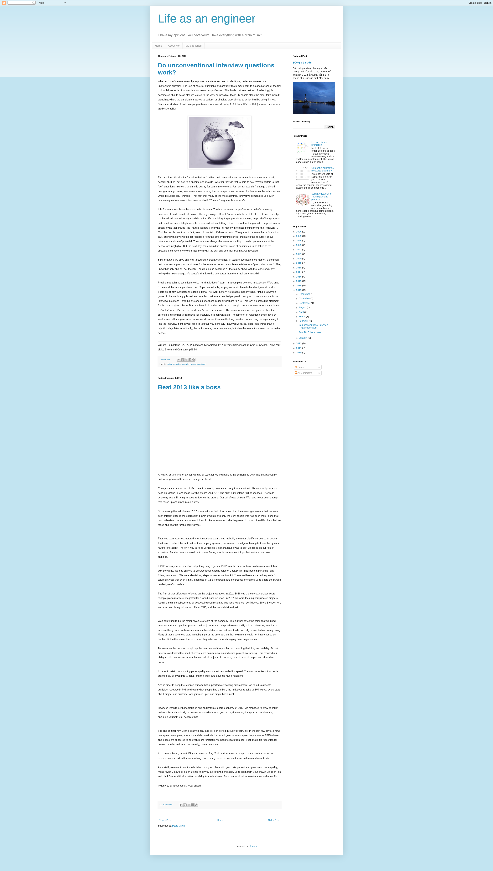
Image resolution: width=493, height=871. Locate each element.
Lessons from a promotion (319, 143)
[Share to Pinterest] (193, 360)
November (304, 298)
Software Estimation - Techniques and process (322, 196)
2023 (299, 245)
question (186, 364)
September (305, 303)
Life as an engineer (207, 18)
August (303, 307)
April (301, 312)
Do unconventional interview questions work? (313, 326)
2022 (299, 249)
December (304, 294)
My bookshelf (193, 45)
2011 (299, 348)
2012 (299, 343)
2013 (299, 290)
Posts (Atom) (178, 825)
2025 (299, 236)
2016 (299, 276)
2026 (299, 231)
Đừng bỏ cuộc (302, 62)
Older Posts (274, 820)
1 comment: (165, 359)
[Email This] (179, 360)
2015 (299, 281)
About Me (174, 45)
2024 (299, 240)
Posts (300, 367)
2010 (299, 352)
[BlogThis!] (182, 360)
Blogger (253, 846)
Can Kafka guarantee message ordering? (322, 169)
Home (158, 45)
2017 (299, 272)
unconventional (198, 364)
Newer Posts (165, 820)
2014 (299, 285)
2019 (299, 263)
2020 (299, 258)
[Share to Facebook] (190, 360)
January (303, 338)
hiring (169, 364)
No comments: (166, 804)
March (302, 316)
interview (177, 364)
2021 (299, 254)
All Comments (304, 373)
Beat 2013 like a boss (189, 387)
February (304, 321)
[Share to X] (186, 360)
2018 (299, 267)
